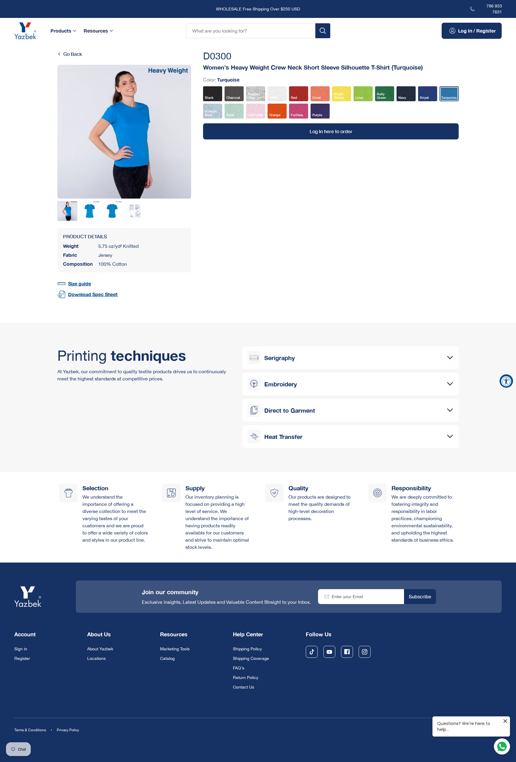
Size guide (79, 283)
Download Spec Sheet (93, 294)
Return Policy (245, 677)
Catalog (167, 658)
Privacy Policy (68, 730)
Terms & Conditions (30, 730)
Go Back (72, 54)
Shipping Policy (247, 648)
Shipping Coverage (251, 658)
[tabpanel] (124, 132)
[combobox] (250, 30)
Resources (96, 30)
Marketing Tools (175, 648)
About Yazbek (100, 648)
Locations (96, 658)
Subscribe (420, 596)
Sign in (20, 648)
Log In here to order (331, 131)
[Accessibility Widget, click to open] (506, 381)
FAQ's (238, 668)
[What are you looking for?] (322, 30)
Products (60, 30)
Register (22, 658)
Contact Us (243, 687)
